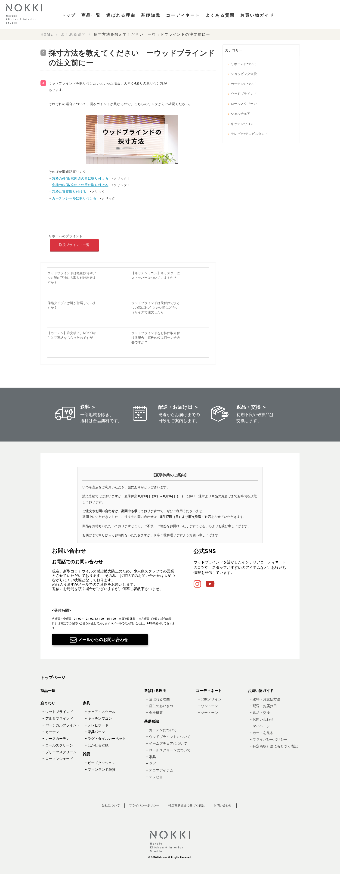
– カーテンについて (161, 730)
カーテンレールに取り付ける (74, 198)
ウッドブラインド (244, 94)
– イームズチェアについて (166, 744)
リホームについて (244, 64)
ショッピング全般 (244, 74)
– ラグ (151, 764)
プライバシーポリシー (144, 805)
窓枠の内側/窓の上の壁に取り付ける (80, 185)
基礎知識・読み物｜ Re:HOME (25, 13)
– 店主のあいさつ (159, 706)
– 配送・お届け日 (263, 706)
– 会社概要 (154, 713)
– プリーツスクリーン (59, 752)
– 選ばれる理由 (158, 699)
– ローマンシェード (57, 759)
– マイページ (260, 726)
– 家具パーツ (95, 732)
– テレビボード (96, 725)
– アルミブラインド (57, 719)
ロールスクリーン (244, 104)
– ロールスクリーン (57, 745)
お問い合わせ (223, 805)
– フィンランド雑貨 (100, 770)
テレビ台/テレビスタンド (249, 134)
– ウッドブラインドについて (168, 737)
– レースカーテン (56, 739)
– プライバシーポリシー (268, 739)
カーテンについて (244, 84)
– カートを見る (261, 733)
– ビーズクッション (100, 763)
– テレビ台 (154, 777)
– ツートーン (208, 713)
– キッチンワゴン (98, 719)
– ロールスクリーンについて (168, 750)
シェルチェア (240, 113)
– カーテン (50, 732)
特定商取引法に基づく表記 (186, 805)
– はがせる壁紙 (96, 745)
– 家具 (151, 757)
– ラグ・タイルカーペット (105, 739)
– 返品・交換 (260, 713)
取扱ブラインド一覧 (74, 245)
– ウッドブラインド (57, 712)
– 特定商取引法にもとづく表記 (274, 746)
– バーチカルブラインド (61, 725)
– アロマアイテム (159, 770)
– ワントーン (208, 706)
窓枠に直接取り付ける (69, 191)
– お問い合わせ (261, 719)
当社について (111, 805)
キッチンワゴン (242, 124)
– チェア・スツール (100, 712)
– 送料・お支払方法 (265, 699)
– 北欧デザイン (210, 699)
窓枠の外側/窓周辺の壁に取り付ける (80, 178)
